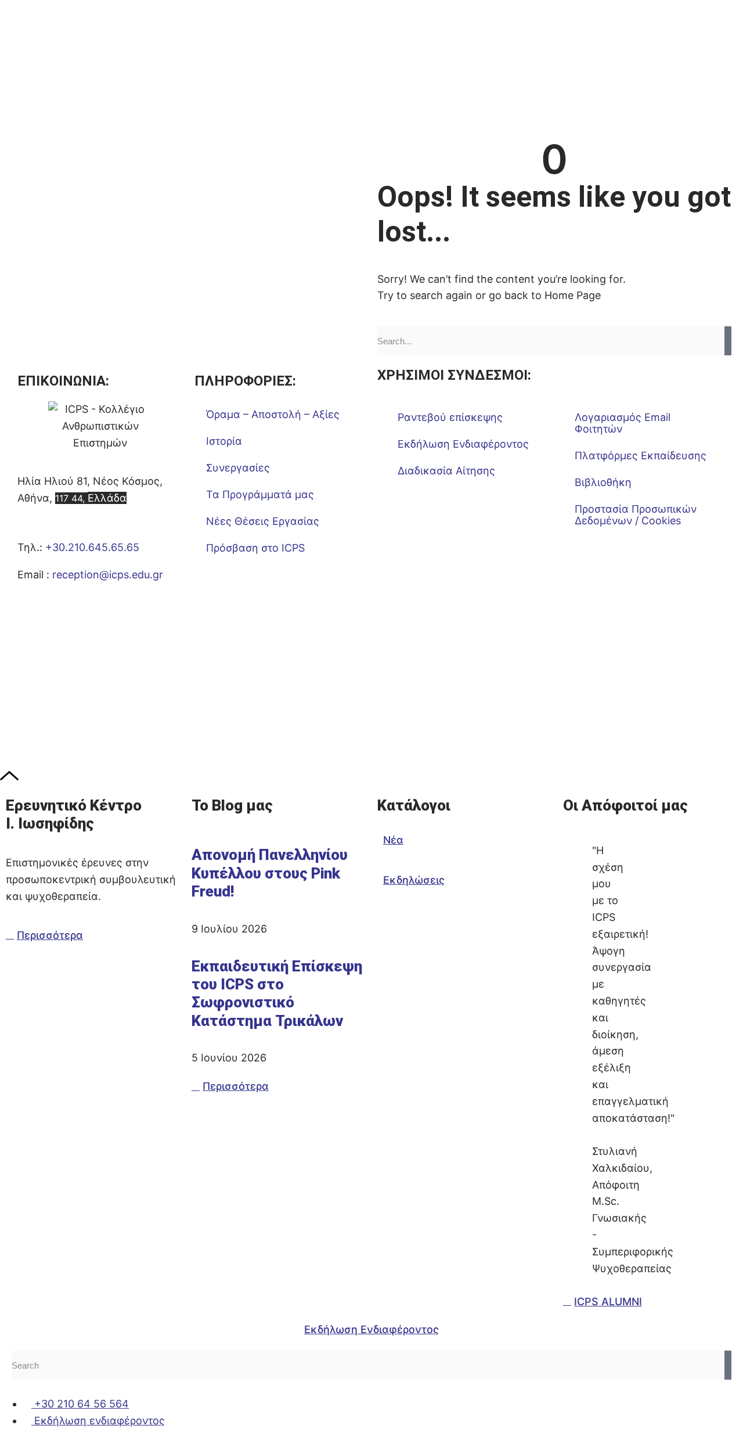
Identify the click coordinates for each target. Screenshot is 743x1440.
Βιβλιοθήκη (603, 482)
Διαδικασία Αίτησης (446, 471)
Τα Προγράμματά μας (260, 494)
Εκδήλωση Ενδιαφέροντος (463, 444)
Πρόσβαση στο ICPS (255, 548)
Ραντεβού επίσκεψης (450, 417)
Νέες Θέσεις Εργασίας (262, 521)
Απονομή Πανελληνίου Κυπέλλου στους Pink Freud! (270, 872)
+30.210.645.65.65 (92, 547)
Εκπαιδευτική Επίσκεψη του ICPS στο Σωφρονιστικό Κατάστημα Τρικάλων (277, 993)
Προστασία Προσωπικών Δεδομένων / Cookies (636, 515)
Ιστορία (224, 441)
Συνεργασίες (238, 468)
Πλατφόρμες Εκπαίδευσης (640, 455)
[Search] (727, 340)
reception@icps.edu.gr (107, 574)
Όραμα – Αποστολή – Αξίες (273, 414)
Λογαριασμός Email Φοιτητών (622, 423)
